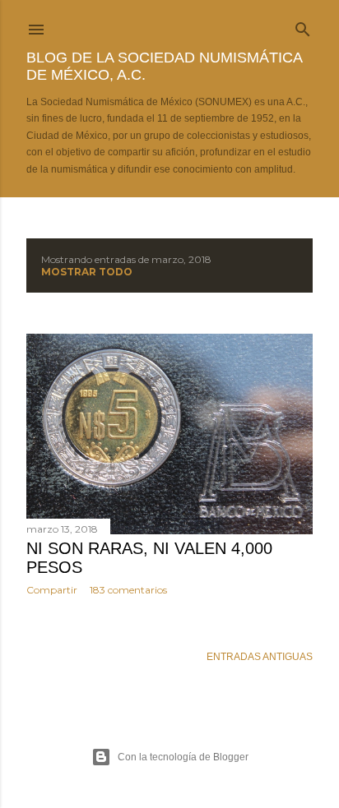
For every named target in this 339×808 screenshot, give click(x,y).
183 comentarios (128, 590)
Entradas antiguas (260, 657)
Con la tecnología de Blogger (183, 757)
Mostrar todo (86, 271)
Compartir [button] (51, 590)
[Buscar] (303, 26)
